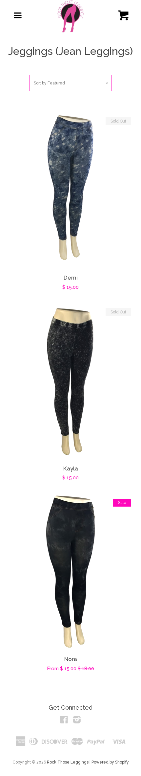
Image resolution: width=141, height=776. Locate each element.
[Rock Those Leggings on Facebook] (64, 721)
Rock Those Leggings (68, 762)
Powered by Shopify (110, 762)
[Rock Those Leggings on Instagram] (77, 721)
